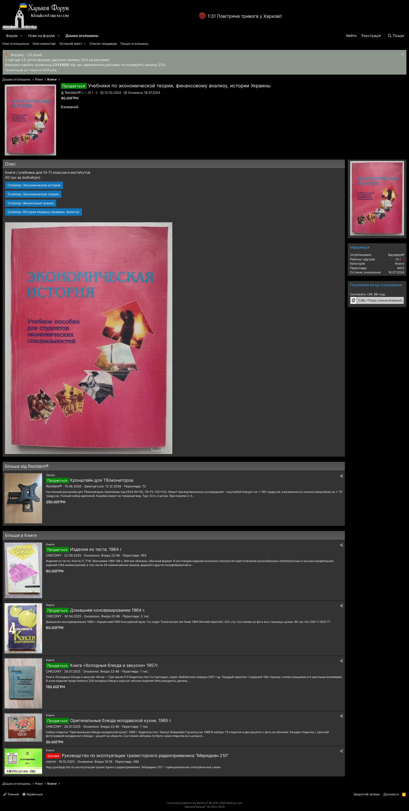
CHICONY (53, 555)
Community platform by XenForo (204, 803)
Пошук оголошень (134, 43)
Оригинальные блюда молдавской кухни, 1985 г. (121, 720)
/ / (89, 92)
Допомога (391, 794)
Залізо (50, 475)
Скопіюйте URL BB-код (367, 294)
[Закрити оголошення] (402, 54)
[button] (21, 35)
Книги (50, 544)
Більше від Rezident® (27, 466)
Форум (12, 35)
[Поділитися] (341, 476)
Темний (12, 794)
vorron (51, 761)
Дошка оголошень (82, 35)
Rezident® (73, 92)
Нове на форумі (41, 35)
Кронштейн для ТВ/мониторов (101, 480)
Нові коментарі (44, 43)
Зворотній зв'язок (366, 794)
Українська (34, 794)
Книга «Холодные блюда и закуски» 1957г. (114, 665)
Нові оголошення (15, 43)
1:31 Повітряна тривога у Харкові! (245, 16)
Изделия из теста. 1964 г (96, 549)
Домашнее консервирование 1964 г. (107, 610)
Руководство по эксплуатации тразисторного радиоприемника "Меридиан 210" (145, 755)
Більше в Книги (21, 535)
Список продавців (103, 43)
